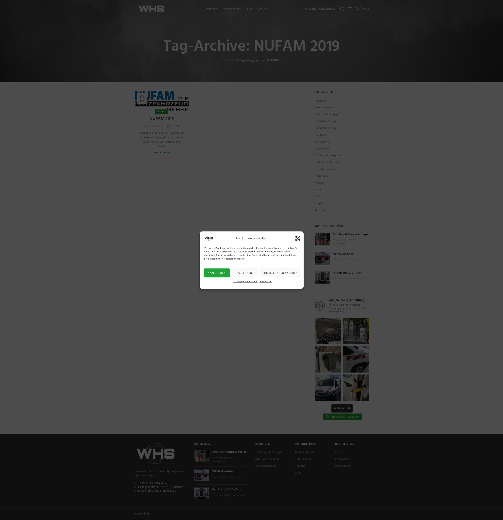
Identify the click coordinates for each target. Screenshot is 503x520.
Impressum (266, 281)
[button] (298, 238)
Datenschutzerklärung (245, 281)
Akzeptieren (217, 273)
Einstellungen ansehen (279, 273)
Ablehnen (245, 273)
